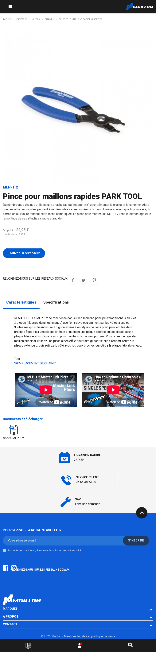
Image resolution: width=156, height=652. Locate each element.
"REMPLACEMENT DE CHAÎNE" (35, 363)
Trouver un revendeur (24, 253)
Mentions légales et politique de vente (89, 636)
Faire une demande (87, 504)
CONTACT (10, 624)
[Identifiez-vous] (79, 646)
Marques (10, 609)
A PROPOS (10, 616)
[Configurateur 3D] (28, 646)
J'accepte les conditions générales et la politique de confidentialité (44, 550)
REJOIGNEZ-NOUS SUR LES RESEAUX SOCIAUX (73, 280)
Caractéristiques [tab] (21, 302)
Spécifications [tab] (56, 302)
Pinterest (94, 280)
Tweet (83, 280)
